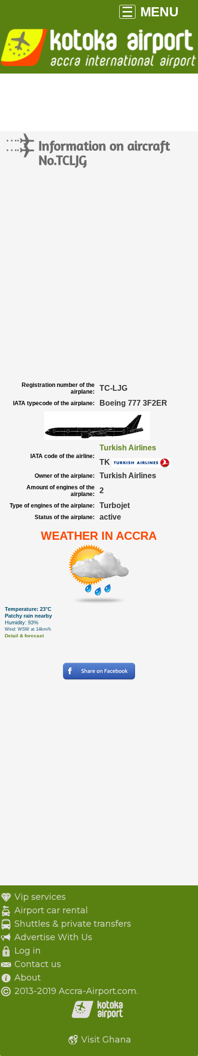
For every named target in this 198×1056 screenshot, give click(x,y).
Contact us (37, 964)
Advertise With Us (53, 937)
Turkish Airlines (127, 448)
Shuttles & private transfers (72, 924)
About (27, 977)
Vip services (40, 897)
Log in (27, 950)
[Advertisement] (99, 275)
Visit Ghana (106, 1039)
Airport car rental (51, 910)
